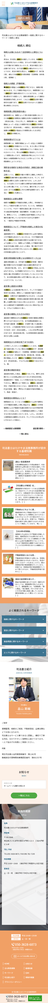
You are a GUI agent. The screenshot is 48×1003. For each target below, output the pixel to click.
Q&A (27, 973)
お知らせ (28, 963)
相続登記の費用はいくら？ (15, 398)
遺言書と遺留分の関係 (13, 286)
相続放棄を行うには (12, 139)
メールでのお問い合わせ (36, 998)
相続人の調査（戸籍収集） (15, 83)
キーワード (8, 973)
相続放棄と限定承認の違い (15, 111)
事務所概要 (29, 977)
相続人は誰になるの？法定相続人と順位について (23, 54)
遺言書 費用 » (38, 428)
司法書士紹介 (9, 977)
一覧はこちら (24, 795)
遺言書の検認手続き (12, 370)
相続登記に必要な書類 (13, 198)
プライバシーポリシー (13, 982)
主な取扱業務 (9, 968)
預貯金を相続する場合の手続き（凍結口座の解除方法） (23, 169)
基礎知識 (28, 968)
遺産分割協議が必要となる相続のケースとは (22, 258)
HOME (6, 963)
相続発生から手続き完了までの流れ (19, 342)
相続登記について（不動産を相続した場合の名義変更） (23, 228)
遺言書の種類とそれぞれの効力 (17, 314)
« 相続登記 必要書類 (12, 428)
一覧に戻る (24, 433)
